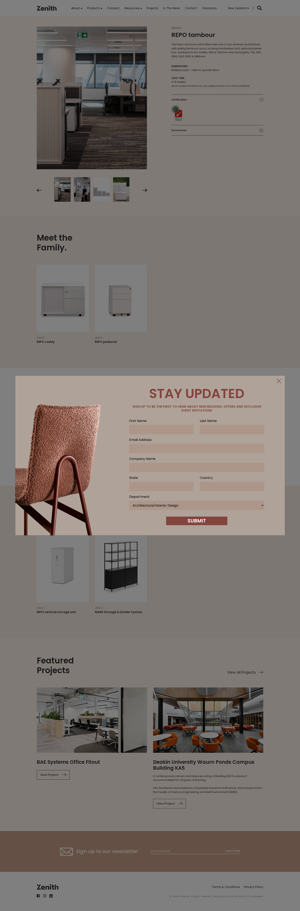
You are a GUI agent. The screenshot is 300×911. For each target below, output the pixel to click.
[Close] (279, 381)
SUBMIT (197, 520)
